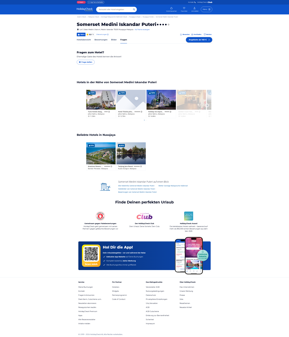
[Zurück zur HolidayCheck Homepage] (85, 9)
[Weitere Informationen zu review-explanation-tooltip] (108, 34)
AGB (147, 307)
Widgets (115, 291)
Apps (80, 315)
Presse (182, 295)
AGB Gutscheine (152, 311)
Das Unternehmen (187, 287)
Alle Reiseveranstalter (86, 320)
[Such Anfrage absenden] (134, 9)
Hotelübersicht (84, 40)
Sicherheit (150, 320)
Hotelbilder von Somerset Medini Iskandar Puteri (136, 189)
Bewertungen (100, 40)
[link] (171, 9)
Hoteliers (115, 287)
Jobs (181, 299)
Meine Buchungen (85, 287)
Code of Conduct (118, 299)
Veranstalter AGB (153, 287)
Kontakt (191, 2)
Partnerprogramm (119, 295)
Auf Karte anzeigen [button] (142, 30)
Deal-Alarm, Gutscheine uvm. (89, 299)
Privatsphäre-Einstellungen (156, 299)
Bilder (114, 40)
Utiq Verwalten (152, 303)
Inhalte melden (84, 324)
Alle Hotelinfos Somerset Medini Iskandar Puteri (136, 186)
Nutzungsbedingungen (155, 291)
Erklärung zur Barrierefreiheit (157, 315)
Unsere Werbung (186, 291)
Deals (80, 2)
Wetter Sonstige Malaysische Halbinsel (173, 186)
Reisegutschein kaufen (87, 307)
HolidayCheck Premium (87, 311)
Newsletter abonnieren (87, 303)
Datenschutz (151, 295)
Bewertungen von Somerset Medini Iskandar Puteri (137, 192)
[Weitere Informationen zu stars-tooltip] (168, 24)
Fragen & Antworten (86, 295)
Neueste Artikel (186, 307)
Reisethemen (185, 303)
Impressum (150, 324)
